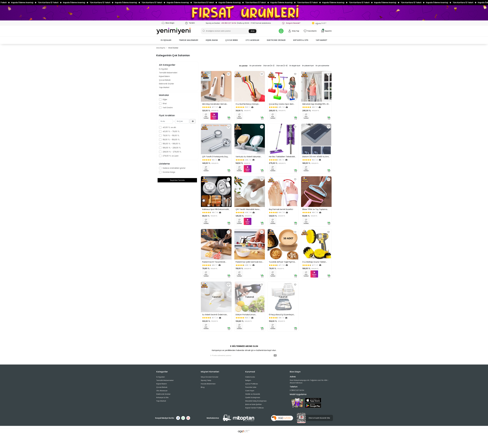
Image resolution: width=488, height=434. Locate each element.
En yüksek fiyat (308, 66)
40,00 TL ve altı (169, 127)
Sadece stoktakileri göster (174, 168)
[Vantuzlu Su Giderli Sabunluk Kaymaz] (249, 139)
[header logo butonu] (173, 31)
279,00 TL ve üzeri (170, 156)
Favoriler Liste (250, 387)
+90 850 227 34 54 (228, 23)
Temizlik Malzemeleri (168, 72)
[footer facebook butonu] (178, 418)
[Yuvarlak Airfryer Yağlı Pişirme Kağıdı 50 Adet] (283, 244)
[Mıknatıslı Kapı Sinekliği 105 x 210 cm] (316, 86)
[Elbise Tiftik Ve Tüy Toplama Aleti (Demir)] (316, 191)
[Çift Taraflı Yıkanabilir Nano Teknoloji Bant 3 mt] (249, 191)
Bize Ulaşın (169, 23)
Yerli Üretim (168, 107)
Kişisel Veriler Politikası (254, 408)
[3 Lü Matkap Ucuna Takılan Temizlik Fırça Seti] (316, 244)
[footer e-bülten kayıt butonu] (275, 355)
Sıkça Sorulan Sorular (209, 377)
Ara (252, 31)
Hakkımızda (250, 377)
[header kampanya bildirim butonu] (281, 31)
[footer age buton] (282, 418)
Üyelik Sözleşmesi (252, 397)
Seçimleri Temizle (177, 180)
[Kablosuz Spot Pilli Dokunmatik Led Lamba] (216, 191)
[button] (166, 40)
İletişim (248, 380)
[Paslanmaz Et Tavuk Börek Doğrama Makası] (216, 244)
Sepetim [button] (327, 30)
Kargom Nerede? (293, 23)
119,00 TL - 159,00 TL (171, 139)
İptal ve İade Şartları (253, 404)
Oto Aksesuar (161, 390)
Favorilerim (312, 31)
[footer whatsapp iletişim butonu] (183, 418)
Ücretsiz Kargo (169, 172)
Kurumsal (250, 371)
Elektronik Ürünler (166, 83)
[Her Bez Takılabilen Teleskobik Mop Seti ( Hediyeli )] (283, 139)
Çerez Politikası (251, 384)
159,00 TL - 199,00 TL (171, 143)
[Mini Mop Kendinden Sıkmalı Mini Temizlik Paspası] (216, 86)
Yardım (192, 23)
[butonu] (244, 13)
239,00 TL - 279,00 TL (172, 152)
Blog (202, 387)
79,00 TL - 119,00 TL (171, 135)
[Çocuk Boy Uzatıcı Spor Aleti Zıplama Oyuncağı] (283, 86)
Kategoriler (162, 371)
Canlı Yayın (249, 390)
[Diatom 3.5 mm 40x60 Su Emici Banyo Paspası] (316, 139)
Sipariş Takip (206, 380)
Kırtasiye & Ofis (162, 397)
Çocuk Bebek (165, 80)
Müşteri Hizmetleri (210, 371)
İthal (164, 103)
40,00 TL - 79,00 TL (171, 131)
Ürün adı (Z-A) (282, 66)
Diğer (165, 99)
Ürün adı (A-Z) (268, 66)
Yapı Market (164, 87)
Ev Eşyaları (163, 69)
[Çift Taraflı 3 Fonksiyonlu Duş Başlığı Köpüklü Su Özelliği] (216, 139)
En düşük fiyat (294, 66)
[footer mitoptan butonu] (239, 418)
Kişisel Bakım (164, 76)
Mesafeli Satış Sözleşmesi (255, 401)
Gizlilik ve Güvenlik (252, 394)
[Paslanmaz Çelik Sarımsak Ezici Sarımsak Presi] (249, 244)
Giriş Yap (295, 31)
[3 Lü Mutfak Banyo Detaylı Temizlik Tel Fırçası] (249, 86)
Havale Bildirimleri (208, 384)
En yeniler (243, 66)
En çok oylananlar (322, 66)
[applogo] (313, 400)
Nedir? (320, 23)
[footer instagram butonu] (188, 418)
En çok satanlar (255, 66)
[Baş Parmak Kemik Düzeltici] (283, 191)
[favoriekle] (228, 74)
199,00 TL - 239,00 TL (172, 147)
